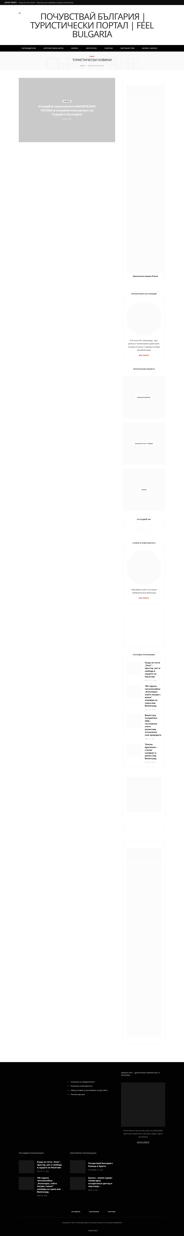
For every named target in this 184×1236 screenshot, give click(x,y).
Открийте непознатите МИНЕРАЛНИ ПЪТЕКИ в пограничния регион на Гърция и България (67, 110)
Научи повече (143, 1142)
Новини (67, 101)
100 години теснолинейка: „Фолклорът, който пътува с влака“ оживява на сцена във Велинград (49, 1184)
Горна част (93, 1231)
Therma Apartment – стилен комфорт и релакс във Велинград (151, 751)
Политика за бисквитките (82, 1086)
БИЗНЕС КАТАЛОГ (150, 48)
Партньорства (127, 48)
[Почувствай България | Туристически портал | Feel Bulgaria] (92, 25)
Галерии (109, 48)
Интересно (91, 48)
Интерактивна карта (53, 48)
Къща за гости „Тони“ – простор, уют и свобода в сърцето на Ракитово (46, 3)
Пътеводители (29, 48)
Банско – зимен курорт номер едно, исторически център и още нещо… (100, 1182)
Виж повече (144, 355)
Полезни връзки (78, 1094)
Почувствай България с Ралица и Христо (100, 1164)
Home (82, 66)
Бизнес (74, 48)
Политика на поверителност (83, 1082)
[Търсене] (95, 55)
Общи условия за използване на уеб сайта (89, 1090)
